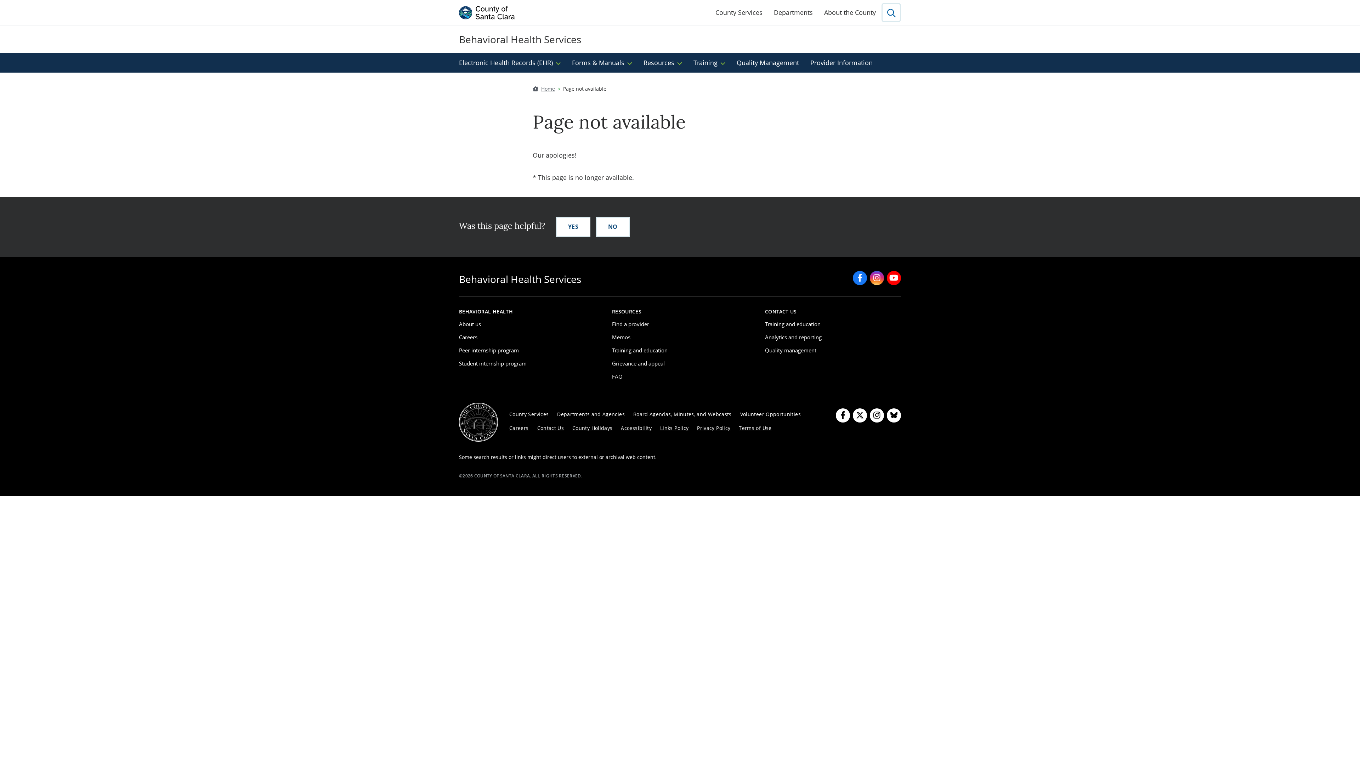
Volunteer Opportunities (770, 414)
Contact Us (550, 428)
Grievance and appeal (638, 363)
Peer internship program (489, 350)
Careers (468, 337)
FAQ (617, 376)
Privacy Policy (713, 428)
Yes (573, 227)
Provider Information (841, 62)
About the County (850, 12)
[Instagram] (877, 278)
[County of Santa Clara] (487, 13)
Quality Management (768, 62)
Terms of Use (755, 428)
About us (470, 324)
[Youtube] (894, 278)
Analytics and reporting (793, 337)
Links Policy (674, 428)
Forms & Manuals (598, 62)
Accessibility (636, 428)
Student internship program (493, 363)
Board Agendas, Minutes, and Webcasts (682, 414)
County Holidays (592, 428)
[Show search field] (891, 12)
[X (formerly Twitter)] (860, 415)
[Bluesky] (894, 415)
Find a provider (630, 324)
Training (705, 62)
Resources (659, 62)
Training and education (640, 350)
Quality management (790, 350)
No (613, 227)
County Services (739, 12)
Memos (621, 337)
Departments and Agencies (591, 414)
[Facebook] (860, 278)
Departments (793, 12)
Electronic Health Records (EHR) (506, 62)
